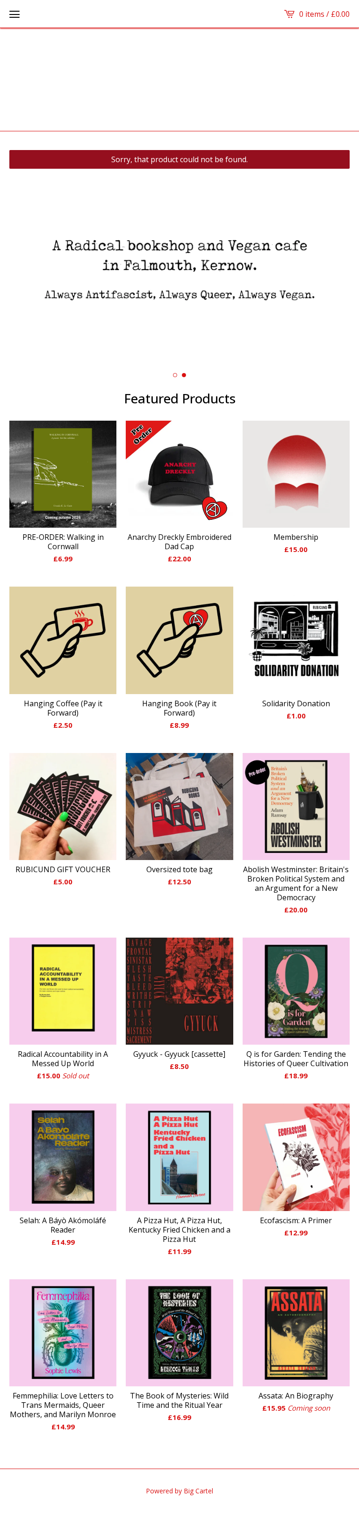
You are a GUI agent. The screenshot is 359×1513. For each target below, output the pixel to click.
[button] (14, 14)
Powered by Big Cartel (179, 1490)
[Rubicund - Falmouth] (180, 79)
